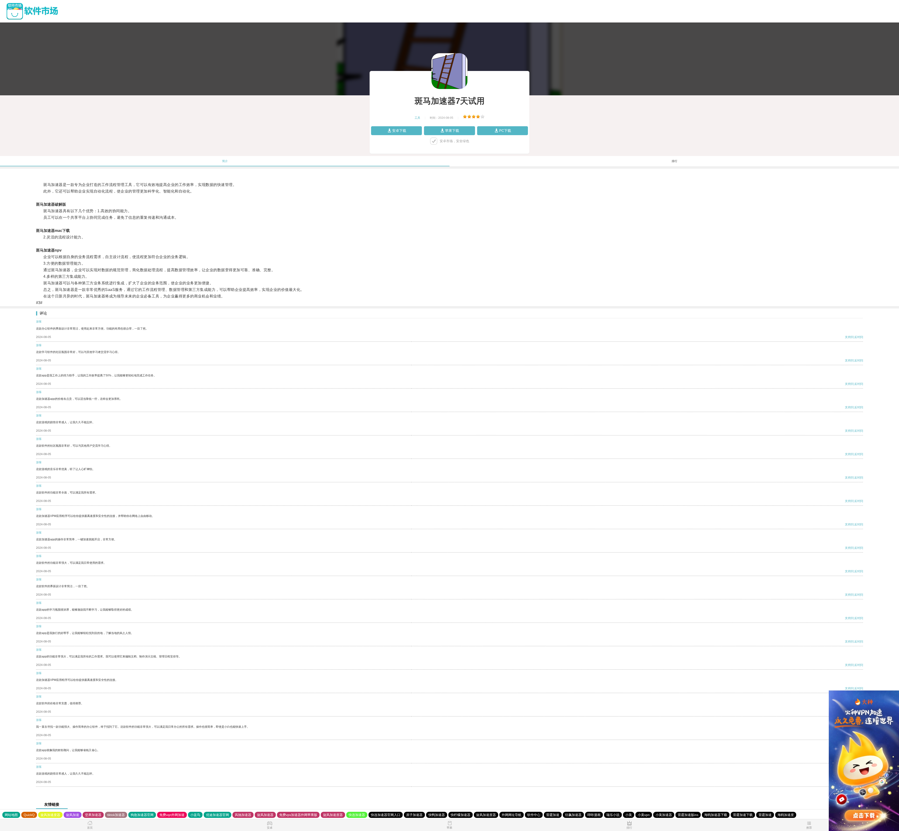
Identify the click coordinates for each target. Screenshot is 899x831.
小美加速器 (664, 815)
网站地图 (11, 815)
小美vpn (644, 815)
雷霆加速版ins (688, 815)
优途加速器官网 (217, 815)
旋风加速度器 (50, 815)
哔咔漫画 (594, 815)
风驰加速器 (243, 815)
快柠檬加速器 (460, 815)
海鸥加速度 (785, 815)
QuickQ (29, 815)
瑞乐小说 (612, 815)
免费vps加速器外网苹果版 (298, 815)
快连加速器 (357, 815)
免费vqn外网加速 (171, 815)
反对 (857, 337)
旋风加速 (72, 815)
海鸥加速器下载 (715, 815)
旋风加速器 (265, 815)
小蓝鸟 (195, 815)
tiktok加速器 (116, 815)
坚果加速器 (93, 815)
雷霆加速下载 (743, 815)
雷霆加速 (552, 815)
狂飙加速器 (573, 815)
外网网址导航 (511, 815)
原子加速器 (414, 815)
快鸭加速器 (436, 815)
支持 (848, 337)
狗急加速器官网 (142, 815)
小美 (628, 815)
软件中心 (533, 815)
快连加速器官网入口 (385, 815)
